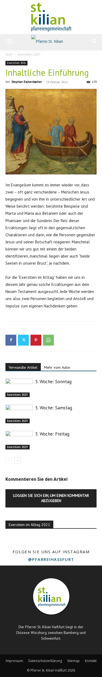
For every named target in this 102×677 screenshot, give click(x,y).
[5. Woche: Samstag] (19, 414)
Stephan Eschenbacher (26, 82)
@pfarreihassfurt (51, 559)
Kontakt (91, 660)
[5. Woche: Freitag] (19, 440)
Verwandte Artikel (23, 367)
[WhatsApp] (48, 340)
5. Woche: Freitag (52, 434)
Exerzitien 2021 (29, 54)
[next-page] (17, 460)
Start (9, 54)
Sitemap (73, 660)
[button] (9, 41)
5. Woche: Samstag (53, 408)
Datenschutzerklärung (45, 660)
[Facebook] (10, 340)
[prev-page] (8, 460)
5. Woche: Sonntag (53, 382)
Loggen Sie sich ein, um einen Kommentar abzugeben (51, 498)
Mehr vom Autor (57, 367)
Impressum (14, 660)
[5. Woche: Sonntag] (19, 388)
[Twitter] (23, 340)
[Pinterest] (35, 340)
